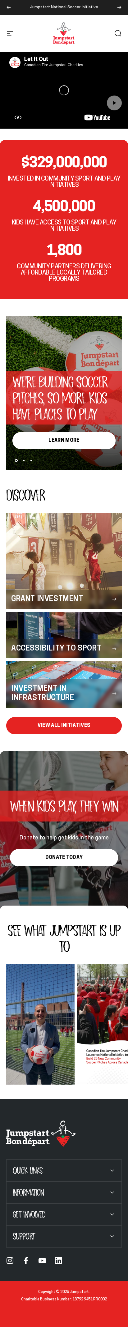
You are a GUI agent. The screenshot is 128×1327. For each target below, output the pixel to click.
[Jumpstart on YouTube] (42, 1260)
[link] (64, 725)
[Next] (119, 7)
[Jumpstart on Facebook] (26, 1260)
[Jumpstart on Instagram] (10, 1260)
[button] (114, 103)
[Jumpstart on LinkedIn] (58, 1260)
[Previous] (9, 7)
